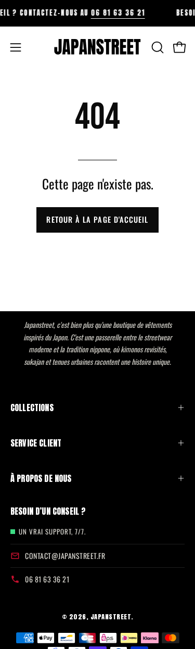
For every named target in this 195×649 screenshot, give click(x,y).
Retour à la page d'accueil (97, 219)
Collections (32, 407)
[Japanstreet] (97, 47)
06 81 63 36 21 (114, 13)
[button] (156, 47)
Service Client (35, 443)
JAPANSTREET (111, 616)
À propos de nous (41, 478)
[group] (97, 13)
